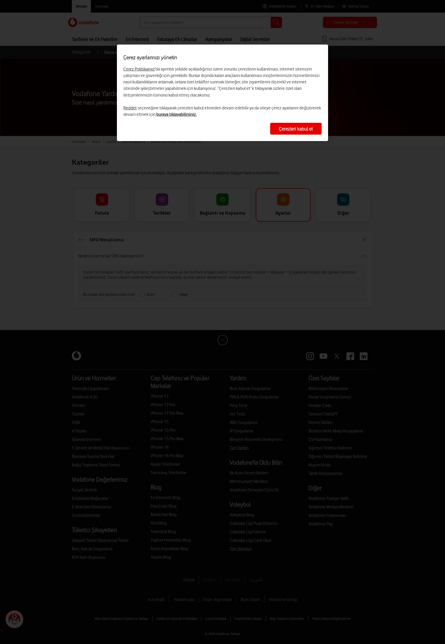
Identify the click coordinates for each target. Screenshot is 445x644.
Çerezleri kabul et (296, 129)
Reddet (130, 107)
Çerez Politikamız (139, 69)
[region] (222, 93)
